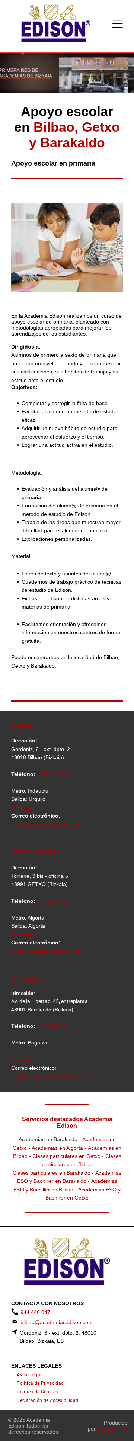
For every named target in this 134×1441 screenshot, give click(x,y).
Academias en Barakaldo (48, 1139)
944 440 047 (53, 774)
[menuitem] (29, 1375)
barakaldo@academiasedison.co (49, 1076)
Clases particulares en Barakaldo (51, 1173)
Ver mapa (22, 808)
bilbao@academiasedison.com (47, 824)
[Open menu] (117, 23)
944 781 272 (52, 1026)
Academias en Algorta (57, 1148)
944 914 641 (52, 901)
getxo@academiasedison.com (46, 951)
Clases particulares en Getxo (66, 1156)
